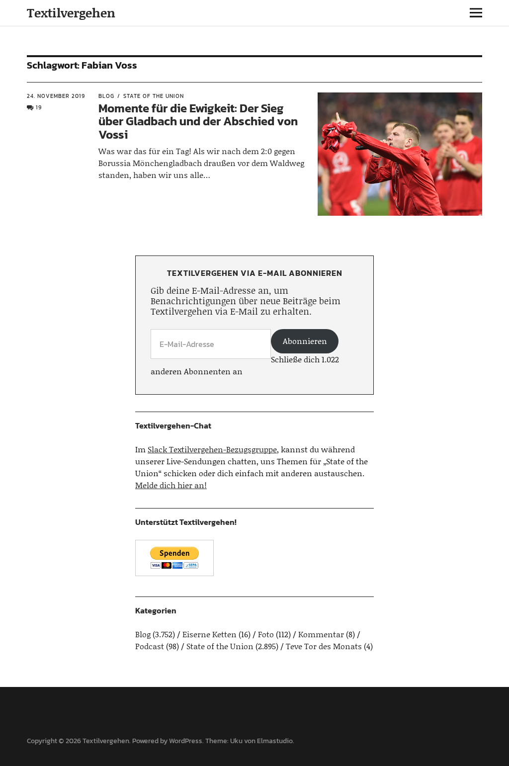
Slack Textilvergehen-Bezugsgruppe (212, 449)
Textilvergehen (71, 12)
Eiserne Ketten (209, 634)
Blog (106, 96)
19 (39, 107)
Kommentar (321, 634)
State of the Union (153, 96)
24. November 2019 (56, 96)
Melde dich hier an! (171, 485)
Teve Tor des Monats (324, 646)
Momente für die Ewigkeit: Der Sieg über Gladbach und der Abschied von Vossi (198, 121)
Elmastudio (275, 741)
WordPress (185, 741)
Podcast (149, 646)
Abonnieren (305, 340)
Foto (266, 634)
